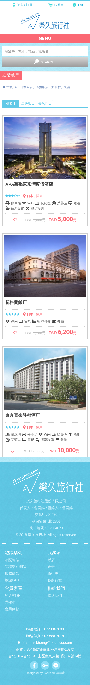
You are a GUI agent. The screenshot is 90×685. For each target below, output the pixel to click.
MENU (45, 38)
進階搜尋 (11, 75)
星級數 (26, 104)
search (47, 62)
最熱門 (43, 104)
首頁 (9, 87)
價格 (10, 104)
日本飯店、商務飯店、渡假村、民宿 (45, 87)
